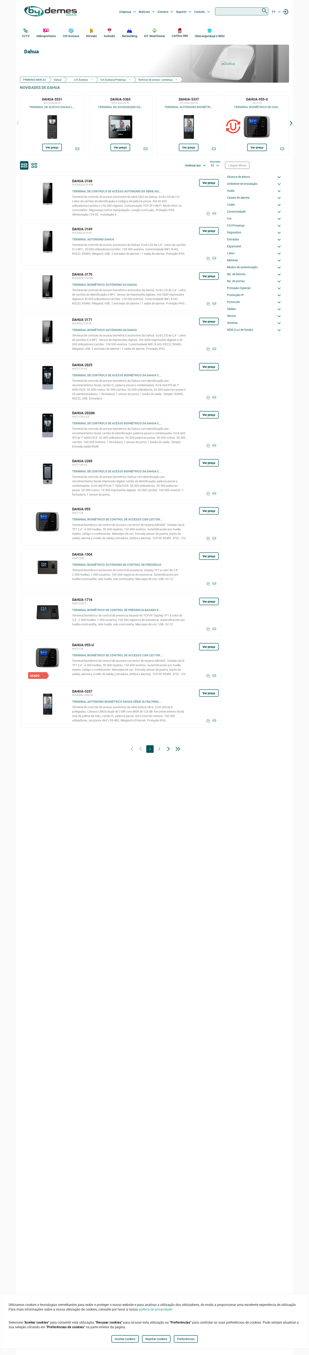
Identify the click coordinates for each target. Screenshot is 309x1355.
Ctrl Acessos (71, 36)
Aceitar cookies (125, 1339)
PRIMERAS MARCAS (34, 79)
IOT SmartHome (154, 36)
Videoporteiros (46, 36)
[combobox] (241, 11)
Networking (129, 36)
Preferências (185, 1339)
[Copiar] (207, 214)
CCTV (26, 36)
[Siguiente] (291, 123)
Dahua (57, 79)
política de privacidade (155, 1309)
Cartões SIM (180, 36)
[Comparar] (77, 149)
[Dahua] (253, 63)
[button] (255, 177)
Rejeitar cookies (156, 1339)
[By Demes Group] (50, 12)
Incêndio (109, 36)
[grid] (34, 165)
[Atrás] (18, 123)
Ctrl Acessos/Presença (113, 79)
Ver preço (52, 147)
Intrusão (91, 36)
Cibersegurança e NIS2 (210, 36)
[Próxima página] (168, 749)
